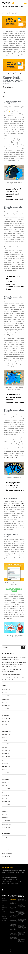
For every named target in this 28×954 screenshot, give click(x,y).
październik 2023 (6, 731)
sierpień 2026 (6, 689)
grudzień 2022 (6, 753)
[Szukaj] (23, 647)
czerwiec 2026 (6, 696)
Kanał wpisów (6, 850)
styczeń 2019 (6, 827)
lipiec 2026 (5, 692)
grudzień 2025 (6, 705)
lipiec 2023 (5, 737)
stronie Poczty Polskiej (12, 457)
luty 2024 (4, 725)
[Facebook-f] (2, 890)
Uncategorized (6, 837)
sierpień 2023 (6, 734)
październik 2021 (6, 792)
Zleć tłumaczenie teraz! (14, 589)
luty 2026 (4, 702)
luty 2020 (4, 814)
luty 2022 (4, 785)
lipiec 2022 (5, 769)
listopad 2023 (6, 728)
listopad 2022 (6, 757)
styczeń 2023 (6, 750)
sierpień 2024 (6, 718)
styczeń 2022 (6, 789)
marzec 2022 (5, 782)
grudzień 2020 (6, 801)
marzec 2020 (5, 811)
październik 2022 (6, 760)
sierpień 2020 (6, 805)
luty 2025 (4, 712)
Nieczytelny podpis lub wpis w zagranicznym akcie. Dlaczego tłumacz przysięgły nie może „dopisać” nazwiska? (14, 664)
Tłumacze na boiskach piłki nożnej (11, 674)
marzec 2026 (5, 699)
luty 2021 (4, 798)
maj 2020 (4, 808)
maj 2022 (4, 776)
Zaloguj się (5, 847)
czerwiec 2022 (6, 773)
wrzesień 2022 (6, 763)
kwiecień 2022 (6, 779)
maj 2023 (4, 741)
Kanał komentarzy (7, 853)
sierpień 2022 (6, 766)
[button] (25, 3)
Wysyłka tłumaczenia (9, 13)
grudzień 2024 (6, 715)
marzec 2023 (5, 744)
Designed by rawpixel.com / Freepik (14, 73)
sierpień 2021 (6, 795)
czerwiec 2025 (6, 709)
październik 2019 (6, 824)
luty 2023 (4, 747)
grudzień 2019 (6, 821)
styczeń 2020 (6, 817)
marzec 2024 (5, 721)
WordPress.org (6, 856)
